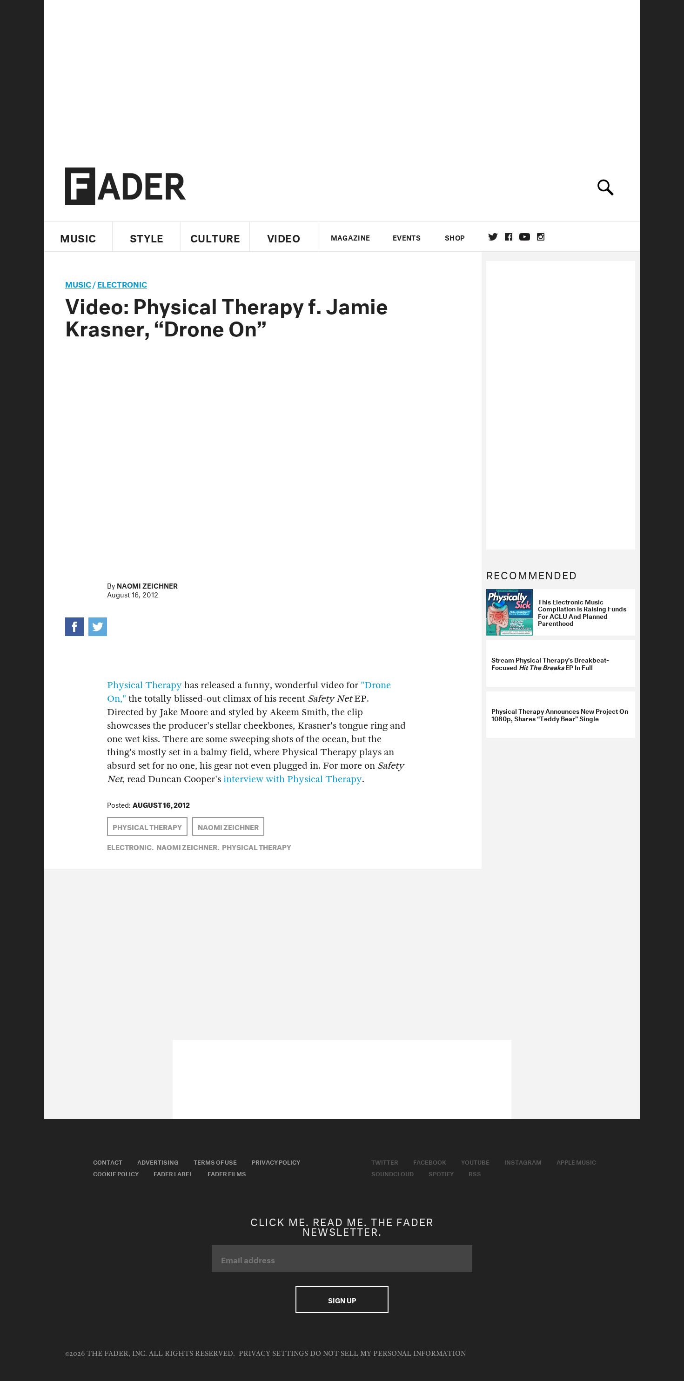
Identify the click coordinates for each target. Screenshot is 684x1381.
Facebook (429, 1161)
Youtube (475, 1161)
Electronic (122, 283)
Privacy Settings (273, 1354)
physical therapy (147, 826)
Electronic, (130, 846)
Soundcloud (392, 1173)
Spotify (441, 1173)
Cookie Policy (116, 1173)
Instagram (523, 1161)
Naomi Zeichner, (187, 846)
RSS (475, 1173)
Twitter (493, 237)
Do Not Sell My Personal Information (388, 1354)
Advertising (158, 1161)
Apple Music (576, 1161)
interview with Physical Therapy (292, 779)
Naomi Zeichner (147, 584)
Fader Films (227, 1173)
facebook (508, 237)
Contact (107, 1161)
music (78, 283)
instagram (540, 237)
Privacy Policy (276, 1161)
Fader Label (173, 1173)
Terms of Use (215, 1161)
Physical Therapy (144, 685)
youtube (524, 237)
